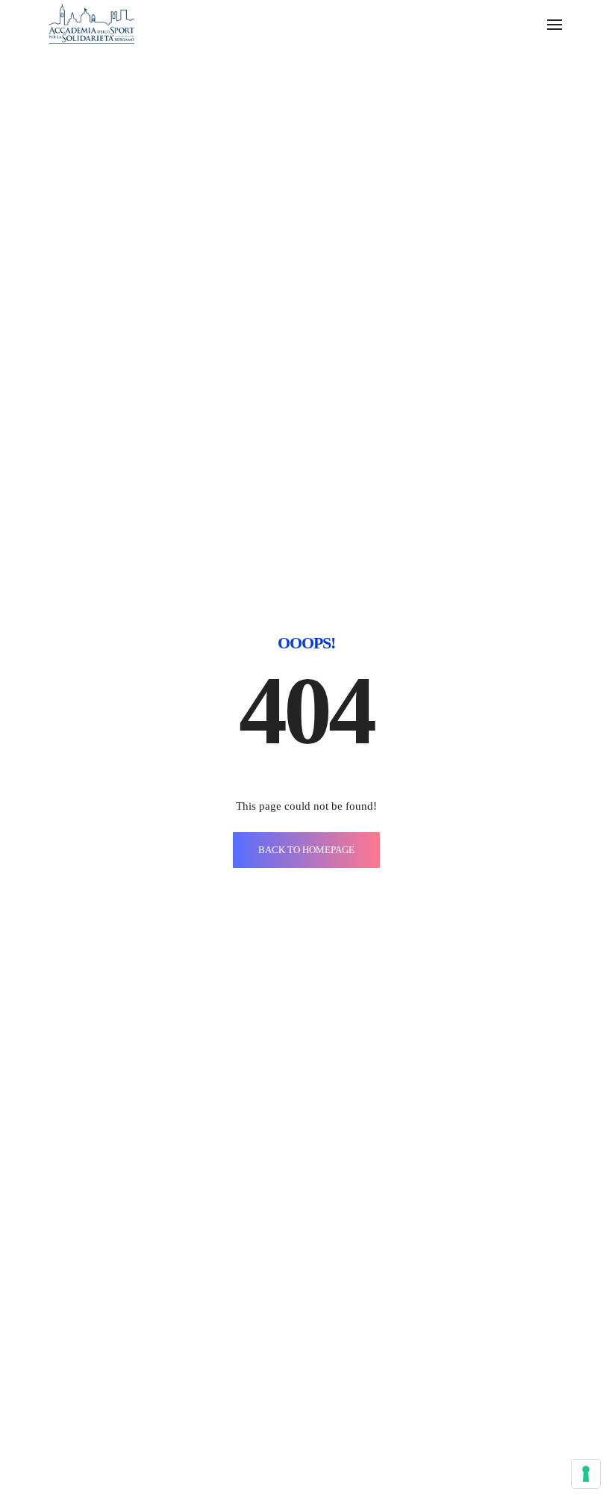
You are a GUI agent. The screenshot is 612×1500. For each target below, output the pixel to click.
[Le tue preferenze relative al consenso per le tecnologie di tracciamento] (586, 1474)
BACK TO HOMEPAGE (306, 849)
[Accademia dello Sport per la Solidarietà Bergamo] (91, 22)
